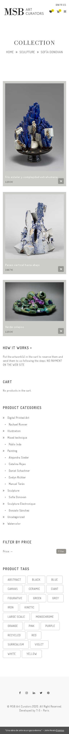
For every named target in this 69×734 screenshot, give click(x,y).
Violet (39, 644)
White (12, 654)
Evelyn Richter (17, 477)
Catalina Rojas (17, 464)
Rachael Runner (18, 424)
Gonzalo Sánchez (19, 510)
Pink (31, 626)
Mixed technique (17, 437)
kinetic (29, 607)
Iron (11, 607)
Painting (12, 450)
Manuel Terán (17, 483)
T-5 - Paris (42, 710)
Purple (50, 626)
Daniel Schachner (19, 470)
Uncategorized (16, 517)
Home (10, 52)
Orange (13, 626)
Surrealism (16, 644)
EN (57, 5)
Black (36, 579)
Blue (54, 579)
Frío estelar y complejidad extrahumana (31, 177)
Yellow (32, 654)
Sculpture (27, 52)
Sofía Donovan (17, 497)
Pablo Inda (15, 444)
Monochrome (45, 617)
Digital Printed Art (18, 417)
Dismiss (60, 730)
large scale (16, 617)
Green (37, 598)
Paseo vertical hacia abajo (22, 265)
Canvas (13, 589)
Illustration (14, 430)
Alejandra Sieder (19, 457)
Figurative (15, 598)
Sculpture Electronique (21, 503)
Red (34, 635)
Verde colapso (14, 327)
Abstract (14, 579)
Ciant (54, 589)
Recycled (14, 635)
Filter (61, 551)
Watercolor (14, 523)
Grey (55, 598)
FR (61, 5)
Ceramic (34, 589)
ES (64, 5)
